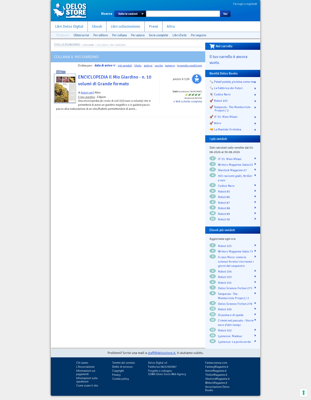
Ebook (97, 26)
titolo (138, 65)
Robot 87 (224, 203)
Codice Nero (226, 186)
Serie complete (158, 35)
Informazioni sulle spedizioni (87, 379)
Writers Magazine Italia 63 (235, 165)
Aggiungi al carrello (196, 79)
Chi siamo (82, 363)
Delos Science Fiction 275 (235, 288)
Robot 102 (225, 330)
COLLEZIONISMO (67, 45)
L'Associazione (85, 367)
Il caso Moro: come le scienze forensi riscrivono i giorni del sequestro (236, 261)
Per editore (100, 35)
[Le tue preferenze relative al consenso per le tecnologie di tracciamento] (304, 393)
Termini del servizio (123, 363)
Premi (153, 26)
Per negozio (198, 35)
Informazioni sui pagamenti (85, 372)
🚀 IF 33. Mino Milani (223, 116)
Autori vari (87, 92)
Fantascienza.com (216, 363)
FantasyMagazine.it (216, 367)
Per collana (119, 35)
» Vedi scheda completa (187, 101)
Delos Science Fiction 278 (235, 304)
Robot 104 (225, 271)
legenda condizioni (189, 65)
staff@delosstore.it (161, 353)
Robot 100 (225, 309)
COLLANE (88, 45)
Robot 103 (225, 277)
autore (148, 65)
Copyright (118, 371)
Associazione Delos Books (217, 388)
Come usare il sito (87, 385)
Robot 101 (225, 283)
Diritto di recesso (122, 367)
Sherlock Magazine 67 (232, 170)
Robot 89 (224, 214)
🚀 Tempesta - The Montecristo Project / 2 (229, 108)
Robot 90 (224, 219)
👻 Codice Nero (220, 94)
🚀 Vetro (215, 123)
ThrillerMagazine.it (216, 375)
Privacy (116, 375)
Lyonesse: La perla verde (234, 342)
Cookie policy (120, 379)
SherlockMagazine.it (217, 379)
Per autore (138, 35)
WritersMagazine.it (216, 383)
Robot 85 (224, 191)
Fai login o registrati (245, 4)
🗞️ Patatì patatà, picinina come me (232, 81)
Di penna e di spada (230, 315)
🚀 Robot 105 (218, 100)
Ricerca (106, 14)
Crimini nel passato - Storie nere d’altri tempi (236, 323)
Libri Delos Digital (69, 26)
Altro (171, 26)
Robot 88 (224, 208)
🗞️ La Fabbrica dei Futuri (226, 88)
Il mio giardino (86, 97)
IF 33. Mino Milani (229, 159)
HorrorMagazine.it (215, 371)
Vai (225, 13)
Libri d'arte (179, 35)
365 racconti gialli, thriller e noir (235, 178)
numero (170, 65)
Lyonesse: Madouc (230, 336)
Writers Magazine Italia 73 (235, 251)
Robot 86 (224, 197)
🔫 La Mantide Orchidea (225, 129)
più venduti (125, 65)
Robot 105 (225, 246)
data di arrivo (103, 65)
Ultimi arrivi (81, 35)
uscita (159, 65)
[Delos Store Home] (72, 10)
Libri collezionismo (125, 26)
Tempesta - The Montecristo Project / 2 (233, 296)
